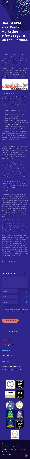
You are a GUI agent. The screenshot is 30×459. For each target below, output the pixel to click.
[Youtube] (9, 454)
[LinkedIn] (12, 261)
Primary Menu (26, 3)
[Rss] (12, 454)
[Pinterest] (7, 261)
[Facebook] (2, 261)
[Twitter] (5, 261)
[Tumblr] (9, 261)
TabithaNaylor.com (6, 446)
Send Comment (10, 320)
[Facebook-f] (1, 454)
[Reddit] (14, 261)
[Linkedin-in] (3, 454)
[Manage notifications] (26, 455)
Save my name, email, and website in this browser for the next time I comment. (16, 311)
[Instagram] (7, 454)
